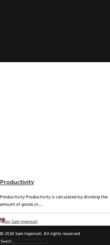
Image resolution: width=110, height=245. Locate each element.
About (15, 31)
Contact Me (21, 53)
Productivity (17, 182)
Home (15, 24)
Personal (18, 46)
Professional (22, 39)
